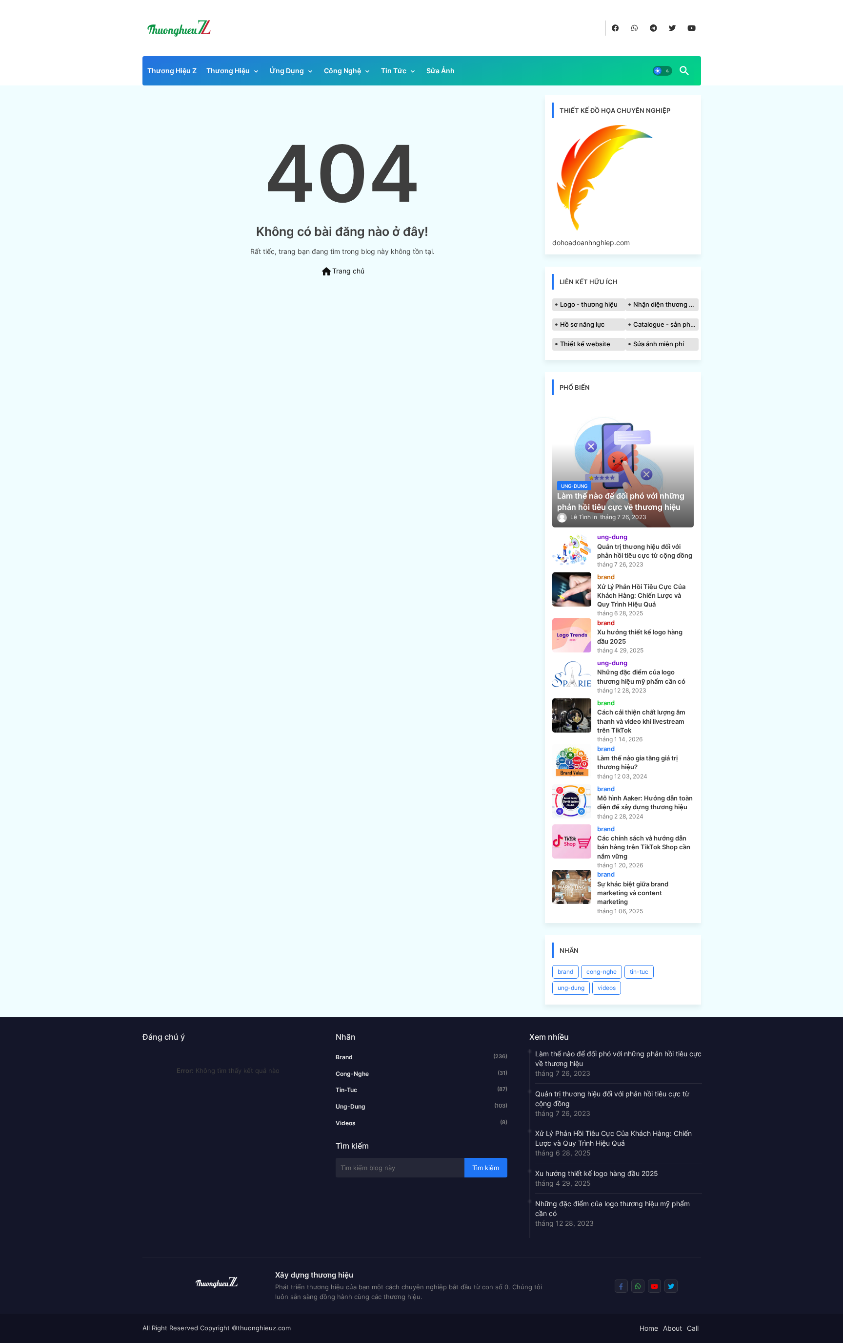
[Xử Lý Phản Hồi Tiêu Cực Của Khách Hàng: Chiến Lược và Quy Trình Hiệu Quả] (571, 589)
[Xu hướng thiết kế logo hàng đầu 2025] (571, 635)
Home (649, 1328)
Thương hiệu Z (172, 70)
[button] (662, 71)
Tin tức (393, 70)
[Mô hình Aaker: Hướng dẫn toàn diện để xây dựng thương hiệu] (571, 801)
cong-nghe (601, 971)
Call (693, 1328)
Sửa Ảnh (440, 70)
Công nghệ (342, 70)
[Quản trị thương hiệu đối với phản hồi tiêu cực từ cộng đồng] (571, 549)
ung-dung (571, 987)
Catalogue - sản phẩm (666, 324)
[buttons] (615, 28)
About (672, 1328)
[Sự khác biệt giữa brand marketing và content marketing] (571, 887)
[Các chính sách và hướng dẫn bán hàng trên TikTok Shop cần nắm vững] (571, 841)
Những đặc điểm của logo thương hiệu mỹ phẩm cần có (612, 1208)
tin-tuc (639, 971)
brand (565, 971)
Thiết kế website (585, 344)
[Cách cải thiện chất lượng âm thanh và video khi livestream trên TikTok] (571, 715)
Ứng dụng (287, 70)
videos (607, 987)
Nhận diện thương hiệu (666, 304)
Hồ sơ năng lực (582, 324)
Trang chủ (342, 271)
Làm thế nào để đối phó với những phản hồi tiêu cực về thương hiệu (618, 1058)
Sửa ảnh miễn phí (658, 344)
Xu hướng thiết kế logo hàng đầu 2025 (596, 1173)
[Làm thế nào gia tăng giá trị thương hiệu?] (571, 761)
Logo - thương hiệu (589, 304)
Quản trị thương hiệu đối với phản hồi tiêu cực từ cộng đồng (612, 1099)
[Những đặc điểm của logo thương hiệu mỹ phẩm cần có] (571, 675)
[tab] (171, 73)
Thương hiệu (228, 70)
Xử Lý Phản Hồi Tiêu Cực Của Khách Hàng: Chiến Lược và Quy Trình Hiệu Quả (613, 1138)
